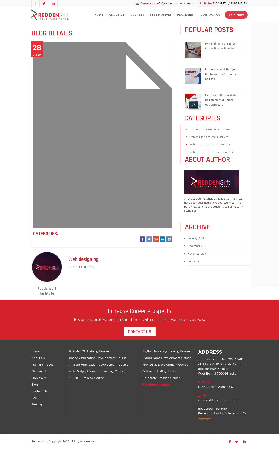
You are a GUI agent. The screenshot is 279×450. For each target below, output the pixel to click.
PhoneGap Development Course (165, 364)
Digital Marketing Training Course (166, 351)
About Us (117, 14)
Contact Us (210, 14)
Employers (38, 377)
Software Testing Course (159, 371)
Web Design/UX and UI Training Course (96, 371)
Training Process (43, 364)
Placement (186, 14)
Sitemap (37, 404)
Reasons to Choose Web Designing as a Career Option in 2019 (220, 100)
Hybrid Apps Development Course (166, 358)
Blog (34, 384)
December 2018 (197, 246)
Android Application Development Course (98, 364)
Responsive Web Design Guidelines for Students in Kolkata (222, 74)
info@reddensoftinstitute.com (176, 3)
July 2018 (193, 262)
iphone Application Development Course (97, 358)
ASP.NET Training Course (86, 377)
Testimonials (161, 14)
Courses (137, 14)
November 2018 (197, 254)
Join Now (236, 14)
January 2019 (196, 238)
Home (99, 14)
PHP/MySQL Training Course (88, 351)
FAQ (34, 397)
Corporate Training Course (161, 377)
